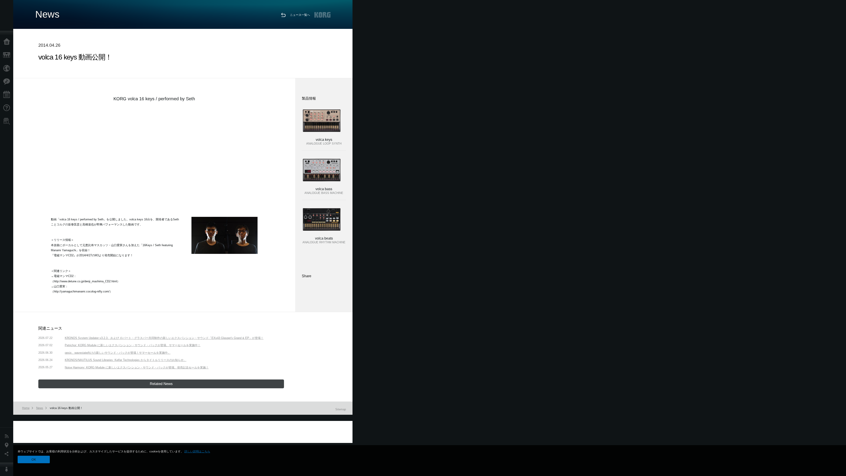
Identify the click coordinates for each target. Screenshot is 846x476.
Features (7, 81)
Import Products (7, 68)
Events (7, 94)
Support (7, 108)
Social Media (7, 454)
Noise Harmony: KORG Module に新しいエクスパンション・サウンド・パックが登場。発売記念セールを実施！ (137, 367)
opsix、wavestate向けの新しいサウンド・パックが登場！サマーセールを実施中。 (118, 352)
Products (7, 55)
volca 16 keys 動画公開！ (66, 408)
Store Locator (7, 121)
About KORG (7, 469)
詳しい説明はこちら (197, 451)
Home (7, 41)
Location (7, 445)
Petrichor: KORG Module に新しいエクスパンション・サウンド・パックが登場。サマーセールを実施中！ (132, 345)
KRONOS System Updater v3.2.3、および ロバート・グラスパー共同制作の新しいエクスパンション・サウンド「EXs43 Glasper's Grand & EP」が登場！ (164, 338)
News (7, 436)
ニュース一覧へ (300, 15)
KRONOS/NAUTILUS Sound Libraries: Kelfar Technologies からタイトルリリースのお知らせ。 (125, 360)
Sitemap (340, 409)
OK (34, 459)
